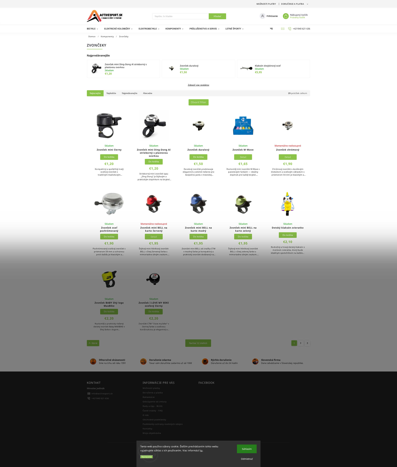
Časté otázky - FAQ (153, 410)
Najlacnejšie (95, 93)
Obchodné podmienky (154, 419)
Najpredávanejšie (129, 93)
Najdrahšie (111, 93)
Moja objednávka (152, 433)
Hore (94, 343)
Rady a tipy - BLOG (153, 406)
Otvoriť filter (198, 102)
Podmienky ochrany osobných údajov (163, 424)
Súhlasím (247, 448)
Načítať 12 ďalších (198, 343)
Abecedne (147, 93)
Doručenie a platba (292, 3)
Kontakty (147, 428)
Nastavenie (147, 457)
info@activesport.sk (102, 393)
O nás (146, 415)
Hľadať (217, 16)
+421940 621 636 (100, 398)
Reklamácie (149, 397)
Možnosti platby (266, 3)
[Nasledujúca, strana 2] (301, 343)
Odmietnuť (247, 458)
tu (201, 450)
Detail (243, 157)
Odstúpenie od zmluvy (155, 401)
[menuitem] (94, 29)
